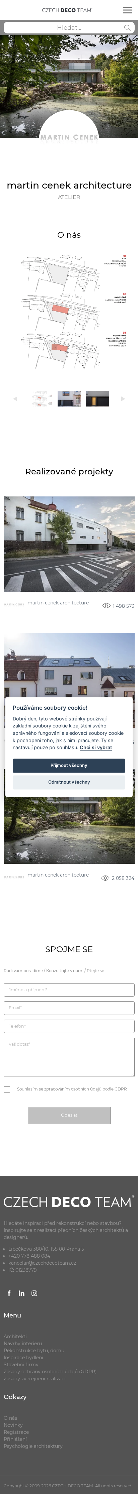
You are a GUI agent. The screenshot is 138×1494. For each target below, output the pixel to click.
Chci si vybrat (96, 748)
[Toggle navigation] (127, 10)
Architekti (15, 1337)
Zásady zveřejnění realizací (35, 1379)
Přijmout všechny (69, 765)
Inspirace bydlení (23, 1358)
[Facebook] (9, 1294)
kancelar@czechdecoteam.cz (42, 1263)
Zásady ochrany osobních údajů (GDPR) (50, 1372)
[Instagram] (34, 1294)
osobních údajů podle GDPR (99, 1088)
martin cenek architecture (58, 603)
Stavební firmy (21, 1365)
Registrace (16, 1432)
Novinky (13, 1425)
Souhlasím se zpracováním (72, 1088)
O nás (10, 1418)
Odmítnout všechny (69, 782)
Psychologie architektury (33, 1446)
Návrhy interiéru (23, 1344)
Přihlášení (15, 1439)
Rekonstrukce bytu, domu (34, 1351)
